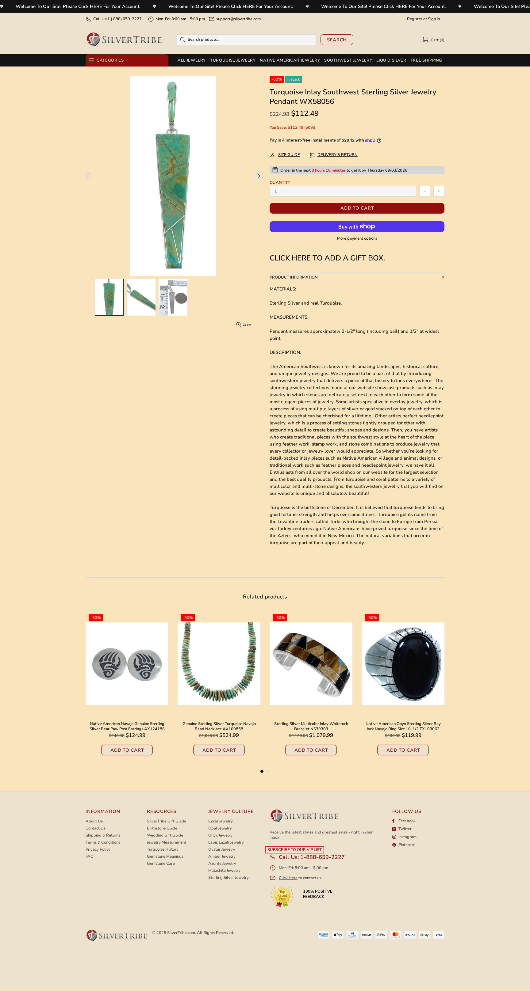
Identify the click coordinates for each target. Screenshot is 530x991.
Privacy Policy (98, 849)
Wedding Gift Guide (165, 835)
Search (337, 40)
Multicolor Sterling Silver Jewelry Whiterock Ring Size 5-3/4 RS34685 (403, 726)
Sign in (434, 19)
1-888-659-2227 (322, 857)
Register (414, 19)
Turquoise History (163, 849)
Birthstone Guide (162, 828)
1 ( (124, 19)
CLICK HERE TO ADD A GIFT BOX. (327, 258)
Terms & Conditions (103, 842)
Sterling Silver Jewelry (228, 877)
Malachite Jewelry (224, 870)
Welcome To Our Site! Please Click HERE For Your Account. (78, 6)
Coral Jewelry (220, 821)
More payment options (357, 238)
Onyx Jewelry (220, 835)
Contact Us (96, 828)
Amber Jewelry (222, 856)
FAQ (90, 856)
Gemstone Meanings (165, 856)
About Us (94, 821)
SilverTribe (124, 39)
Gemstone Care (161, 863)
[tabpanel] (311, 689)
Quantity (280, 182)
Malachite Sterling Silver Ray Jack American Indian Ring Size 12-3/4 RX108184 (311, 726)
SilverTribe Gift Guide (166, 821)
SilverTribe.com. (181, 932)
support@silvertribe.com (238, 19)
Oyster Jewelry (221, 849)
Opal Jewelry (220, 828)
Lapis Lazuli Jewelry (226, 842)
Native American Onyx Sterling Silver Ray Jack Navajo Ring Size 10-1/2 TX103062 (219, 726)
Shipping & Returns (103, 835)
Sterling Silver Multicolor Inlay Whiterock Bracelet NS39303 (127, 726)
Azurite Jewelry (222, 863)
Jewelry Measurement (166, 842)
